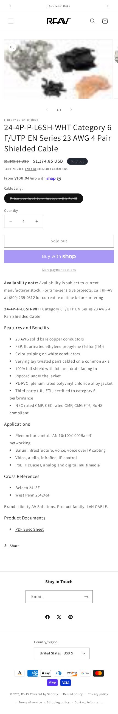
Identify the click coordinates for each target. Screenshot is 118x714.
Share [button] (15, 545)
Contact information (89, 702)
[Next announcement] (108, 6)
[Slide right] (71, 110)
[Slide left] (47, 110)
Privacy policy (98, 694)
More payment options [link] (59, 270)
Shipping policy (58, 702)
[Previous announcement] (10, 6)
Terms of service (30, 702)
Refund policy (73, 694)
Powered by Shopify (44, 694)
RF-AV (25, 694)
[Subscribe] (86, 596)
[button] (11, 21)
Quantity (11, 210)
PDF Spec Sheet (29, 529)
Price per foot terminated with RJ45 (46, 199)
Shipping (30, 169)
